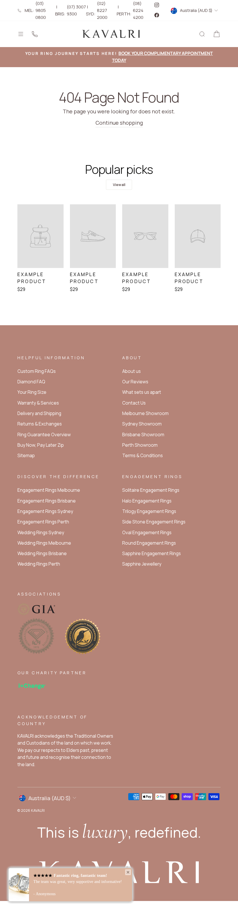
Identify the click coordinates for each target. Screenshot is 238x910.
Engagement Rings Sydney (45, 511)
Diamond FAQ (31, 382)
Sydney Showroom (142, 424)
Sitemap (26, 456)
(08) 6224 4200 (138, 10)
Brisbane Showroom (143, 435)
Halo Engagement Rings (147, 501)
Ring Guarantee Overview (44, 435)
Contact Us (134, 403)
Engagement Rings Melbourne (48, 490)
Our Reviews (135, 382)
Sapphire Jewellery (141, 564)
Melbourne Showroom (145, 413)
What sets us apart (141, 392)
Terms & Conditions (142, 456)
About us (131, 371)
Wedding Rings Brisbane (42, 553)
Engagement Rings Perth (43, 522)
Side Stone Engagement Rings (153, 522)
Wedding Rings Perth (38, 564)
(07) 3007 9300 (76, 10)
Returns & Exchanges (39, 424)
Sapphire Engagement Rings (151, 553)
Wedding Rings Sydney (40, 533)
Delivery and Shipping (39, 413)
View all (119, 184)
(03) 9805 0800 (40, 10)
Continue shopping (119, 122)
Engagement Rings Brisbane (46, 501)
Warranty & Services (38, 403)
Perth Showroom (140, 445)
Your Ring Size (31, 392)
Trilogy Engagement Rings (149, 511)
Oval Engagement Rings (147, 533)
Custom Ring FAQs (36, 371)
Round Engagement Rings (149, 543)
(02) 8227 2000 (102, 10)
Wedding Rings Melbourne (44, 543)
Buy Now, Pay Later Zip (40, 445)
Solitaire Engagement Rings (150, 490)
